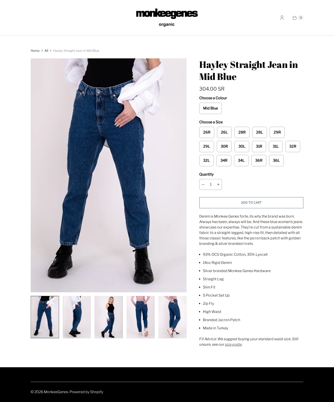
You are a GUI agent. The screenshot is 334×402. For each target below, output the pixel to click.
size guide (233, 344)
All (46, 50)
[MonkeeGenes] (167, 18)
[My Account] (282, 17)
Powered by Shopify (86, 392)
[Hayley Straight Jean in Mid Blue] (109, 175)
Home (35, 50)
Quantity (206, 174)
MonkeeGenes (56, 392)
